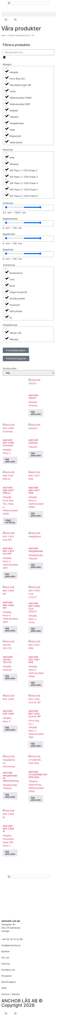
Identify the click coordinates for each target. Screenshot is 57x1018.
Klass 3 (32, 619)
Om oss (5, 957)
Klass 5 (32, 669)
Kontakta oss (8, 969)
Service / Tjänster (10, 994)
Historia (5, 963)
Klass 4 (32, 500)
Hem (3, 35)
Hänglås (32, 402)
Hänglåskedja (35, 555)
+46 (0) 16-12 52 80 (12, 939)
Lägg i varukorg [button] (10, 521)
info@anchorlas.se (10, 945)
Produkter (6, 975)
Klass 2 (6, 453)
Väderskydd (34, 784)
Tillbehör (33, 446)
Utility (31, 622)
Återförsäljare (8, 982)
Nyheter (5, 951)
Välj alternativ (36, 412)
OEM (3, 988)
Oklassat (32, 405)
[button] (28, 14)
